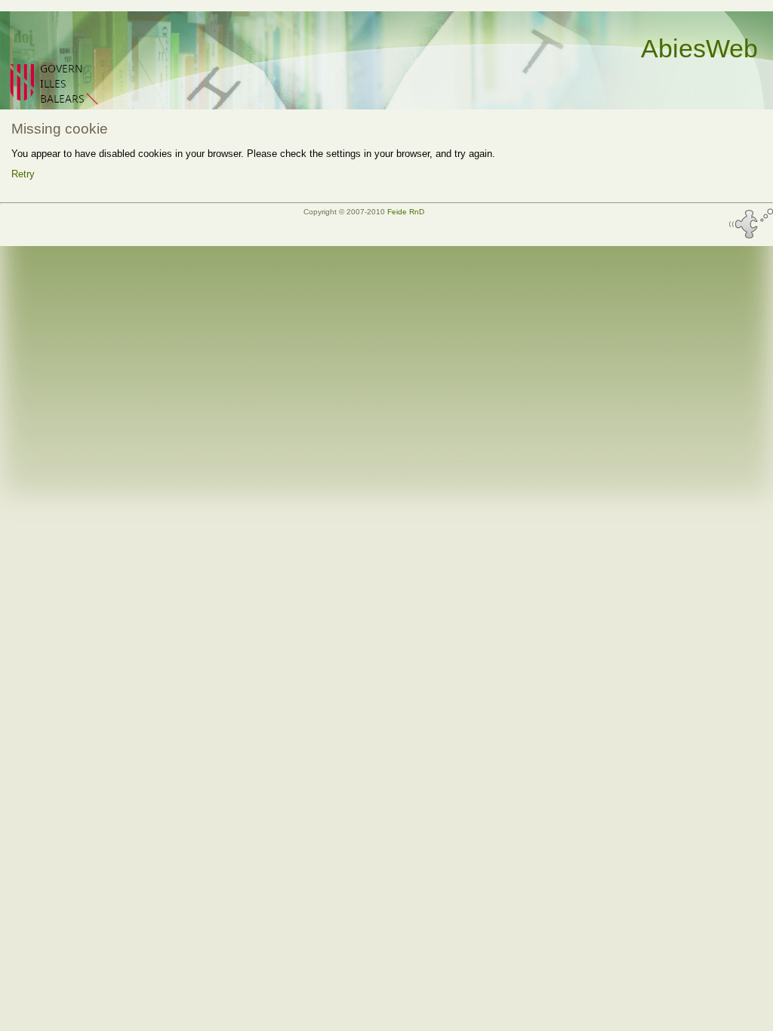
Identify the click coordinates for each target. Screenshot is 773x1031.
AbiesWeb (699, 48)
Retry (23, 174)
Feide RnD (405, 212)
